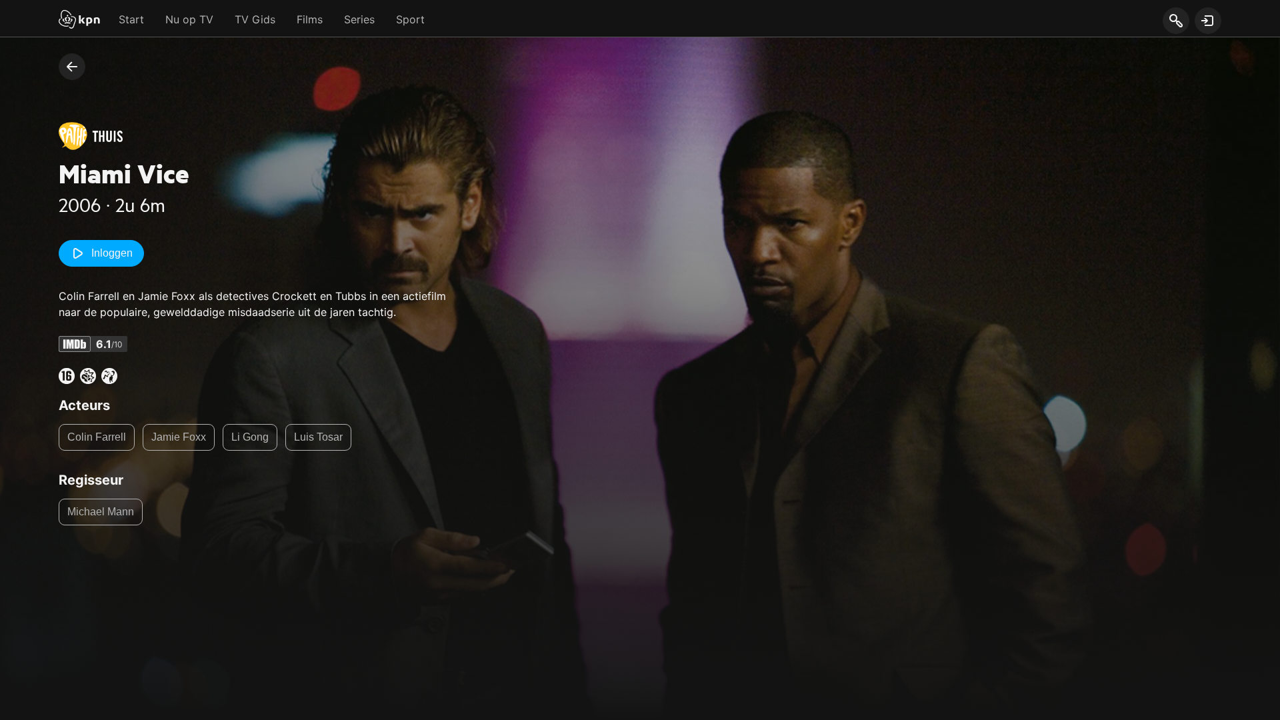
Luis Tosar (318, 437)
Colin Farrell (96, 437)
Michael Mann (100, 511)
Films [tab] (310, 19)
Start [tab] (131, 19)
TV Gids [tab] (255, 19)
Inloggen (112, 253)
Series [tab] (359, 19)
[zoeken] (1176, 21)
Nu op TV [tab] (189, 19)
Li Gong (250, 437)
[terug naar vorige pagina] (72, 66)
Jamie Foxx (178, 437)
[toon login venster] (1208, 20)
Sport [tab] (410, 19)
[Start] (79, 20)
